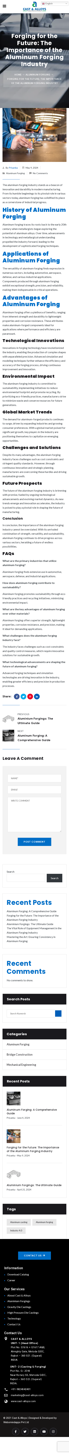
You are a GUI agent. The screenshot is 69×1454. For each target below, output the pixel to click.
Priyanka (13, 167)
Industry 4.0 (16, 1230)
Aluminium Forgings (18, 1301)
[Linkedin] (34, 1431)
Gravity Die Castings (19, 1306)
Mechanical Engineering (21, 1064)
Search (10, 871)
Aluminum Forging (38, 74)
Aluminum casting (18, 1222)
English (49, 3)
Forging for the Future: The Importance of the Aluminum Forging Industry (33, 1149)
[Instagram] (53, 1431)
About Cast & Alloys (19, 1295)
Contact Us (13, 1324)
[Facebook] (17, 696)
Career (11, 1280)
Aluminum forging (44, 1222)
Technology (14, 1318)
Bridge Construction (19, 1054)
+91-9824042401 (21, 1389)
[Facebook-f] (15, 1431)
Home (18, 74)
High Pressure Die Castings (23, 1312)
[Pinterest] (30, 696)
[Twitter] (23, 696)
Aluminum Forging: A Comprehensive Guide (31, 911)
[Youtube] (44, 1431)
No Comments (40, 173)
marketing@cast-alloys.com (27, 1395)
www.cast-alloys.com (23, 1401)
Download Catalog (18, 1274)
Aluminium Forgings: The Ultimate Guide (30, 924)
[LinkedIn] (37, 696)
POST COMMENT (34, 841)
